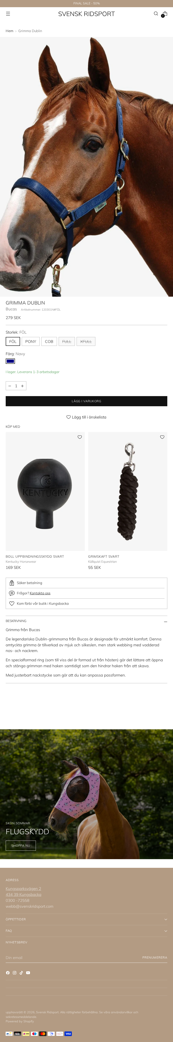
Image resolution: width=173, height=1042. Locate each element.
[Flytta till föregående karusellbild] (154, 706)
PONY (30, 341)
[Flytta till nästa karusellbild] (163, 706)
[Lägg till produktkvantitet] (22, 386)
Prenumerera (154, 957)
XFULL (86, 341)
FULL (66, 341)
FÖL (12, 341)
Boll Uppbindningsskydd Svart (35, 556)
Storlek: (16, 332)
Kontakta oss (40, 593)
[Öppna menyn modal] (8, 13)
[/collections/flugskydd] (86, 794)
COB (49, 341)
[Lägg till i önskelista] (80, 437)
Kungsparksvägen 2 (23, 888)
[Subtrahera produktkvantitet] (10, 386)
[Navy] (10, 361)
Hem (9, 31)
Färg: (15, 353)
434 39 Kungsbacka (23, 894)
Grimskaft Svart (103, 556)
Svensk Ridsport (47, 1012)
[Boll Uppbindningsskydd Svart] (45, 491)
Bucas (11, 308)
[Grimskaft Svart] (127, 491)
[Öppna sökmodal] (156, 13)
